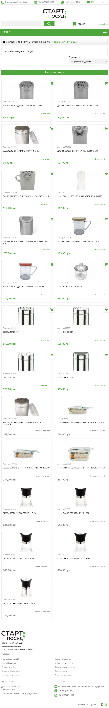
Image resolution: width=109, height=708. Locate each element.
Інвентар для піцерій (10, 659)
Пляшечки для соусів (63, 675)
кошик (92, 24)
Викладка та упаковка (10, 675)
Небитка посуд (60, 671)
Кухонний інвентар (18, 42)
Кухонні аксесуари (41, 42)
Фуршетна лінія (8, 667)
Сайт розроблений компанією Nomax (17, 649)
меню (6, 32)
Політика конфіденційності (12, 647)
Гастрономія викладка (10, 671)
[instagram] (92, 2)
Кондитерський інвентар (65, 663)
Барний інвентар (8, 663)
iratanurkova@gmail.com (16, 2)
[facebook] (88, 2)
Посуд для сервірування (64, 667)
